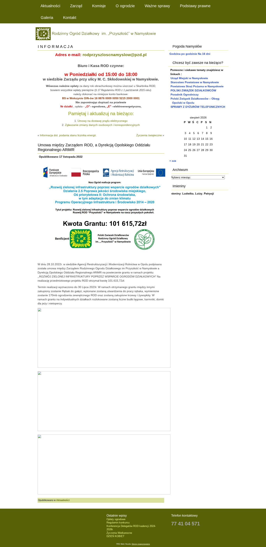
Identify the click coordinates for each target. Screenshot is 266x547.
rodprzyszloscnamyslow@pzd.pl (115, 54)
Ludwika (188, 193)
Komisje (99, 6)
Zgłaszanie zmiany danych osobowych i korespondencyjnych (102, 124)
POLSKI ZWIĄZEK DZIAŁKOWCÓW (193, 90)
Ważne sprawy (157, 6)
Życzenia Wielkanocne (119, 532)
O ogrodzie (125, 6)
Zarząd (76, 6)
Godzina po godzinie (183, 53)
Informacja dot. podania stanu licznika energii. (68, 135)
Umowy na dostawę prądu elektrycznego (103, 120)
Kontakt (69, 17)
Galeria (47, 17)
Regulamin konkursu (118, 522)
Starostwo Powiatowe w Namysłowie (195, 82)
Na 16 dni (204, 53)
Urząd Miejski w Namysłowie (189, 78)
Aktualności (50, 6)
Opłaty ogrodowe (116, 519)
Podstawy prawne (195, 6)
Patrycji (209, 193)
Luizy (198, 193)
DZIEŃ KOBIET (115, 536)
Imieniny (175, 193)
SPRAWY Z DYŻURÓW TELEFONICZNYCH (198, 106)
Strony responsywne (141, 544)
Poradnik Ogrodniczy (185, 94)
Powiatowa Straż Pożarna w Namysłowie (197, 86)
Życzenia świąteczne (149, 135)
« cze (172, 160)
